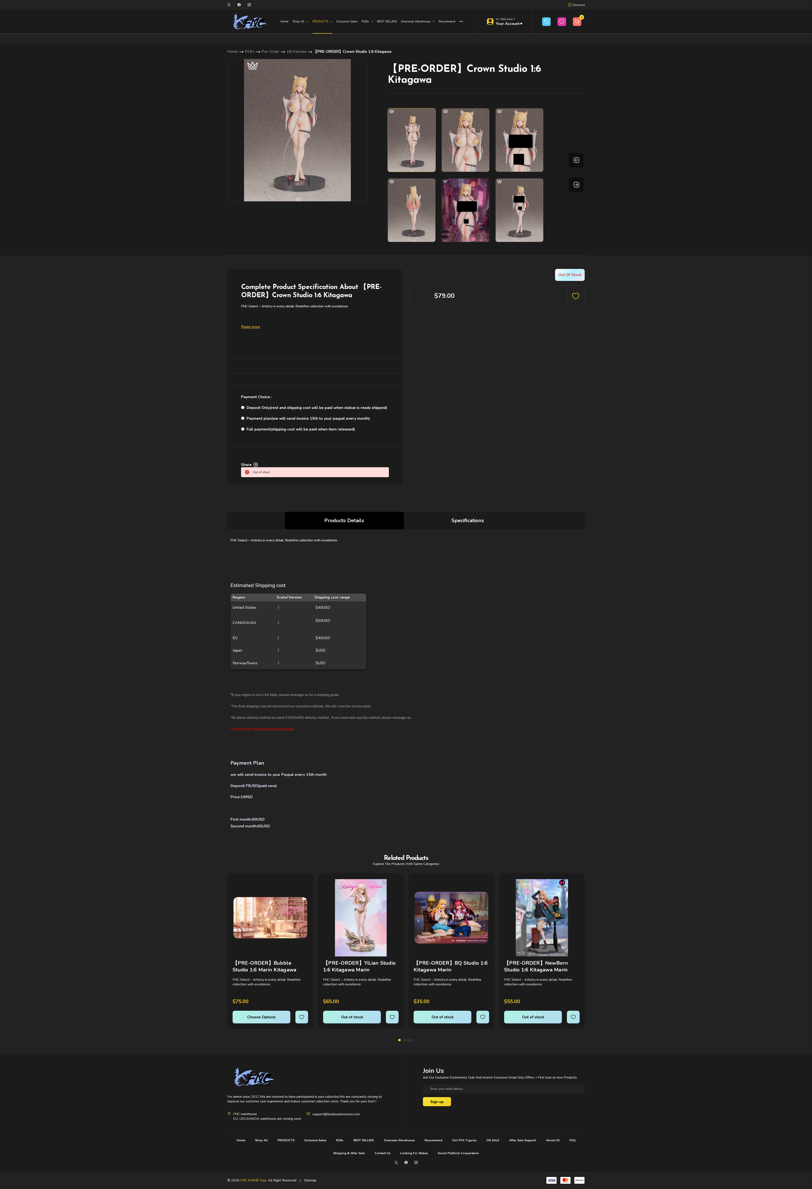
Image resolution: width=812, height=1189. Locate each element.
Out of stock (352, 1017)
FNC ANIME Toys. (253, 1180)
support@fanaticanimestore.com (336, 1114)
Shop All (261, 1140)
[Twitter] (228, 4)
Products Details (344, 520)
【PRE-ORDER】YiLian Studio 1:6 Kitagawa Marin (359, 966)
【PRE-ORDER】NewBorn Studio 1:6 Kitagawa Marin (536, 966)
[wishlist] (301, 1017)
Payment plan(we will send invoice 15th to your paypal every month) (308, 418)
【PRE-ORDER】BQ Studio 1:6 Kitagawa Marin (451, 966)
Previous (576, 160)
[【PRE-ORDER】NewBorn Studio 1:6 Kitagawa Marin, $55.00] (542, 917)
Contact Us (382, 1153)
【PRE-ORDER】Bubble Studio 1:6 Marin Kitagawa (264, 966)
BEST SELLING (387, 21)
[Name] (304, 885)
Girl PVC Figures (464, 1140)
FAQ (572, 1140)
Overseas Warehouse (399, 1140)
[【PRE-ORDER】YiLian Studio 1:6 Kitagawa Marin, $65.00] (361, 917)
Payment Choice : (256, 396)
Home (284, 21)
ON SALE (492, 1140)
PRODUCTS (286, 1140)
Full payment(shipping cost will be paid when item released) (301, 429)
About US (553, 1140)
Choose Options (261, 1017)
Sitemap (310, 1180)
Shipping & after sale (349, 1153)
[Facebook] (239, 4)
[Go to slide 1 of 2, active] (399, 1040)
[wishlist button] (561, 21)
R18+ (340, 1140)
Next (576, 184)
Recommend (447, 21)
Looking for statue (414, 1153)
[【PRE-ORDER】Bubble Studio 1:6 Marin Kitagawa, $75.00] (270, 917)
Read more (250, 326)
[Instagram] (249, 4)
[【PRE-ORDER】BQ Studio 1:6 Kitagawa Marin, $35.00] (451, 917)
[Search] (546, 21)
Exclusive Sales (347, 21)
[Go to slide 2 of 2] (408, 1040)
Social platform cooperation (458, 1153)
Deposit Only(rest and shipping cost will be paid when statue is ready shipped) (317, 407)
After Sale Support (522, 1140)
